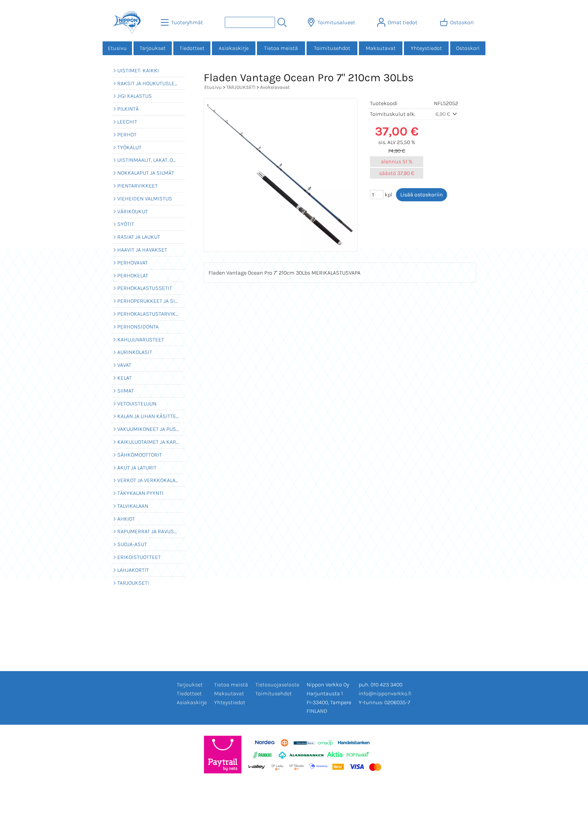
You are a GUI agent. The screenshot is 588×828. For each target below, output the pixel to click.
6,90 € (443, 114)
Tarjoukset (153, 48)
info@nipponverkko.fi (385, 693)
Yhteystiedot (426, 48)
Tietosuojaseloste (277, 684)
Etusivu (117, 48)
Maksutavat (381, 48)
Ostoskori (468, 48)
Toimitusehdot (332, 48)
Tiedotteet (192, 48)
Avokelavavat (275, 87)
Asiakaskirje (234, 48)
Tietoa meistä (281, 48)
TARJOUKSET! (240, 87)
